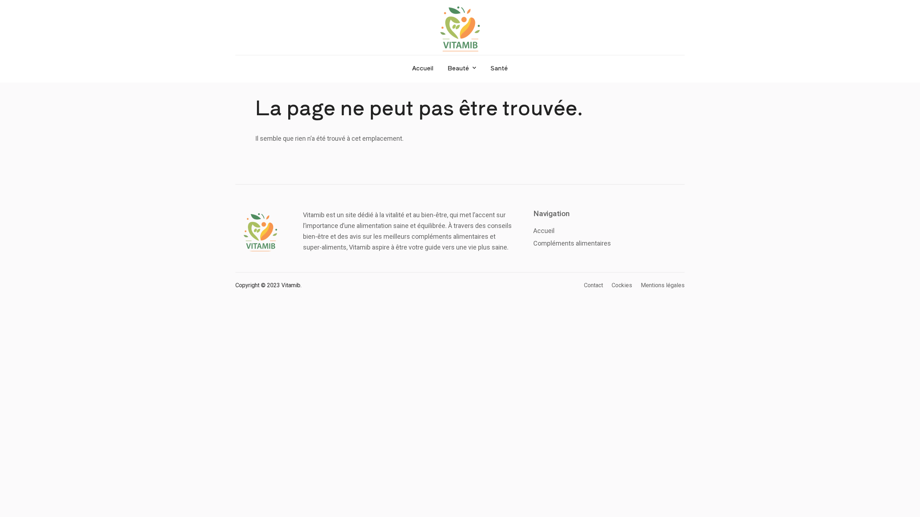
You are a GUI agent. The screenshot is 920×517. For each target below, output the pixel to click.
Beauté (458, 68)
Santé (499, 68)
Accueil (422, 68)
